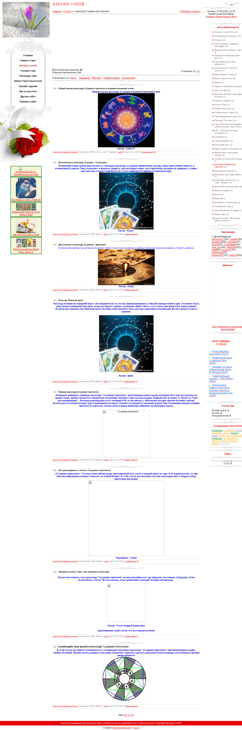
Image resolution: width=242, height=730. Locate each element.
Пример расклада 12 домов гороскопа (78, 392)
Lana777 (121, 152)
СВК (214, 250)
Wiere (226, 441)
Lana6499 (228, 430)
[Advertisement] (126, 42)
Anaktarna (217, 430)
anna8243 (217, 242)
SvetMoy (234, 239)
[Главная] (231, 5)
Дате (73, 78)
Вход (234, 16)
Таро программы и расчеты (227, 116)
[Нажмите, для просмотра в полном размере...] (126, 146)
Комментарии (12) (148, 152)
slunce (226, 433)
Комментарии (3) (131, 636)
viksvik (215, 244)
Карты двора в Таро (223, 74)
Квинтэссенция (221, 190)
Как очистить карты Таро (26, 234)
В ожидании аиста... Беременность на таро (26, 173)
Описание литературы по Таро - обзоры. (226, 181)
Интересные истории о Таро (228, 50)
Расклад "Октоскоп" (223, 120)
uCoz (136, 727)
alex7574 (216, 441)
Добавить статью (190, 11)
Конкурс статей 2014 (224, 32)
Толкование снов (222, 206)
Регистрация (223, 16)
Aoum (106, 234)
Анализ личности (222, 108)
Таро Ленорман (221, 141)
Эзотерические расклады (226, 210)
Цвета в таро (220, 90)
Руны (217, 194)
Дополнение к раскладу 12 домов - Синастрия (82, 162)
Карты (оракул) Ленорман (226, 149)
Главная (56, 11)
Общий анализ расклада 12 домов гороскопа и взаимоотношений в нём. (96, 88)
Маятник (218, 198)
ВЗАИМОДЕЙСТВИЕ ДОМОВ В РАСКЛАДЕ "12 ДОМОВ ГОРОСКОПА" (93, 647)
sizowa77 (226, 250)
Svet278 (233, 255)
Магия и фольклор (223, 78)
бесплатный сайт (122, 727)
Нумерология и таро (224, 112)
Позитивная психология (225, 36)
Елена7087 (218, 255)
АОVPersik (217, 252)
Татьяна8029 (230, 438)
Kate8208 (217, 433)
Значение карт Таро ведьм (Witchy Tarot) (227, 219)
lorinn (215, 435)
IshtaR (215, 443)
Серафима (230, 244)
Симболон (219, 137)
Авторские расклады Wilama (227, 174)
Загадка (232, 242)
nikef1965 (231, 247)
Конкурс (218, 40)
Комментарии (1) (131, 460)
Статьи (67, 11)
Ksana (222, 435)
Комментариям (111, 78)
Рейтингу (97, 78)
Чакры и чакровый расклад (227, 86)
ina (228, 435)
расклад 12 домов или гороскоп (65, 152)
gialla (106, 381)
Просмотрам (128, 78)
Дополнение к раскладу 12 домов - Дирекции (82, 244)
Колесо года (220, 104)
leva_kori (216, 247)
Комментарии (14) (132, 290)
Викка (217, 82)
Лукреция (217, 438)
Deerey (234, 433)
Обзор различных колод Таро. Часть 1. (26, 250)
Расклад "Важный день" (71, 300)
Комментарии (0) (131, 234)
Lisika (106, 460)
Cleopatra (225, 443)
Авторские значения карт (226, 186)
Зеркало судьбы (222, 100)
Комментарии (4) (130, 381)
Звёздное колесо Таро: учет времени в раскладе (83, 572)
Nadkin (233, 441)
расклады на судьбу (224, 171)
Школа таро (220, 214)
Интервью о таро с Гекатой (26, 199)
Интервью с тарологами (225, 202)
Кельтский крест (222, 145)
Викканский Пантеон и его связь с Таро (26, 213)
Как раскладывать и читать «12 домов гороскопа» (84, 470)
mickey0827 (218, 239)
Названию (84, 78)
